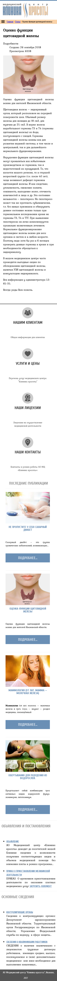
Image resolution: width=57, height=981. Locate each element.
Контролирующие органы (19, 912)
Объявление (12, 841)
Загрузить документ (41, 886)
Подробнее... (27, 558)
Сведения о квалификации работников (27, 941)
